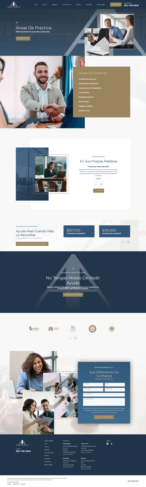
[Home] (13, 4)
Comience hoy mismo (73, 294)
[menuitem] (101, 79)
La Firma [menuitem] (44, 4)
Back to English (48, 464)
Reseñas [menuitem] (78, 4)
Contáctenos (23, 38)
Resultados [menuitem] (89, 4)
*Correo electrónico (108, 388)
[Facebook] (112, 444)
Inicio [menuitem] (35, 4)
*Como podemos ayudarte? (88, 398)
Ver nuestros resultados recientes (32, 244)
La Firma (46, 446)
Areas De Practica (48, 452)
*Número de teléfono (87, 388)
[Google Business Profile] (107, 444)
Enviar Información (104, 417)
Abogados (47, 449)
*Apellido (106, 383)
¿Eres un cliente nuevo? (88, 393)
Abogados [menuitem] (54, 4)
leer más (98, 190)
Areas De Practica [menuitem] (66, 4)
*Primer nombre (86, 383)
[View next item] (101, 184)
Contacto (116, 4)
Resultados (47, 458)
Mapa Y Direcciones (68, 454)
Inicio (45, 443)
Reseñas (46, 455)
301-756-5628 (131, 5)
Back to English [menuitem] (101, 4)
